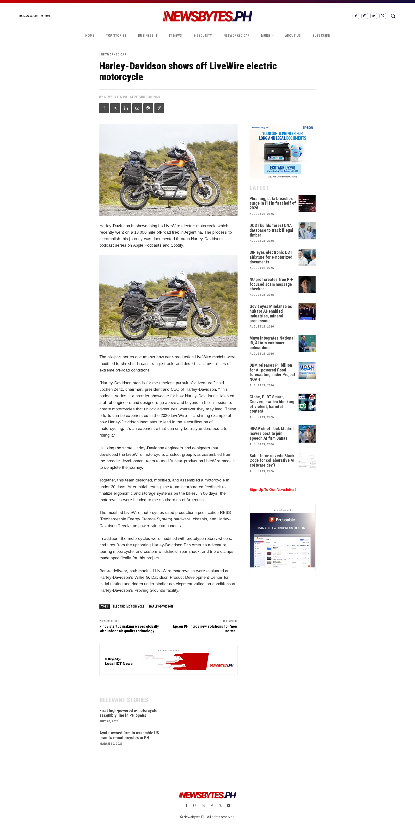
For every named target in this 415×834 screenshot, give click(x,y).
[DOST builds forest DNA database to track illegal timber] (307, 230)
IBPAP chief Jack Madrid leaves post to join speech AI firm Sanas (271, 433)
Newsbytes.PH (115, 97)
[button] (393, 16)
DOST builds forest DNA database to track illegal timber (271, 230)
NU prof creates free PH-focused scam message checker (271, 284)
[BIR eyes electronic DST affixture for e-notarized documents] (307, 257)
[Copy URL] (159, 108)
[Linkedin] (373, 16)
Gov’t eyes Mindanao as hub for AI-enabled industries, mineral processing (271, 313)
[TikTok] (212, 806)
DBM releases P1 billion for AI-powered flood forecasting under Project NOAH (272, 372)
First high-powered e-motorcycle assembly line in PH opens (128, 713)
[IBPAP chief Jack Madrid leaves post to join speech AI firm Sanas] (307, 434)
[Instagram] (364, 16)
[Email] (137, 108)
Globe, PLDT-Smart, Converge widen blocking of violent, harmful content (272, 404)
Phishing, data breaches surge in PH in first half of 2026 (273, 203)
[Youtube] (229, 806)
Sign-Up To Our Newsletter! (273, 489)
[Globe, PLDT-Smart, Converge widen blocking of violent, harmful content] (307, 402)
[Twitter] (382, 16)
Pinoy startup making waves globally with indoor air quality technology (129, 628)
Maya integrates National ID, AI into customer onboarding (272, 342)
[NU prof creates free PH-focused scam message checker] (307, 284)
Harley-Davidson (161, 606)
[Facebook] (356, 16)
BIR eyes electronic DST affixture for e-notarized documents (271, 257)
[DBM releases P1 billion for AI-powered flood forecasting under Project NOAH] (307, 370)
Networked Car (113, 54)
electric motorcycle (128, 606)
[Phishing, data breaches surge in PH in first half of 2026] (307, 204)
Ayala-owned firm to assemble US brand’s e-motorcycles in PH (129, 735)
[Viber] (148, 108)
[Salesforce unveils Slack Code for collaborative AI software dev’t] (307, 461)
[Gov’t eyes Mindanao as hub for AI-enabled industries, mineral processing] (307, 311)
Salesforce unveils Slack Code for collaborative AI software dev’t (272, 460)
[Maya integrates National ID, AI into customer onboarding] (307, 343)
